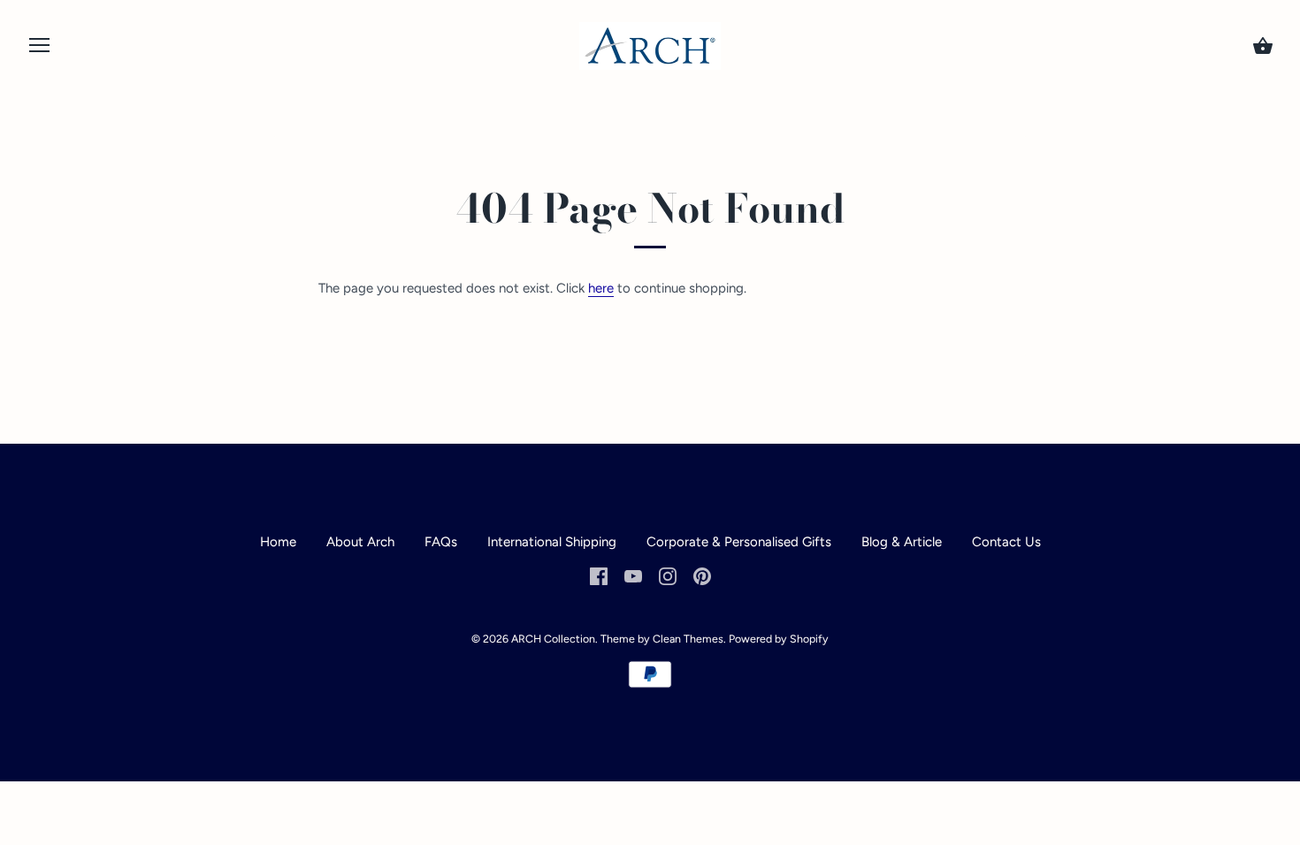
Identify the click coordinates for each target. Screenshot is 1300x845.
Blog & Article (903, 542)
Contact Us (1006, 542)
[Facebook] (599, 575)
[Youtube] (633, 575)
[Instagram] (668, 575)
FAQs (440, 542)
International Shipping (551, 542)
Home (278, 542)
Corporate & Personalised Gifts (738, 542)
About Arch (360, 542)
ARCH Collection (553, 638)
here (601, 288)
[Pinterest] (702, 575)
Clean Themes (688, 638)
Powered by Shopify (779, 638)
